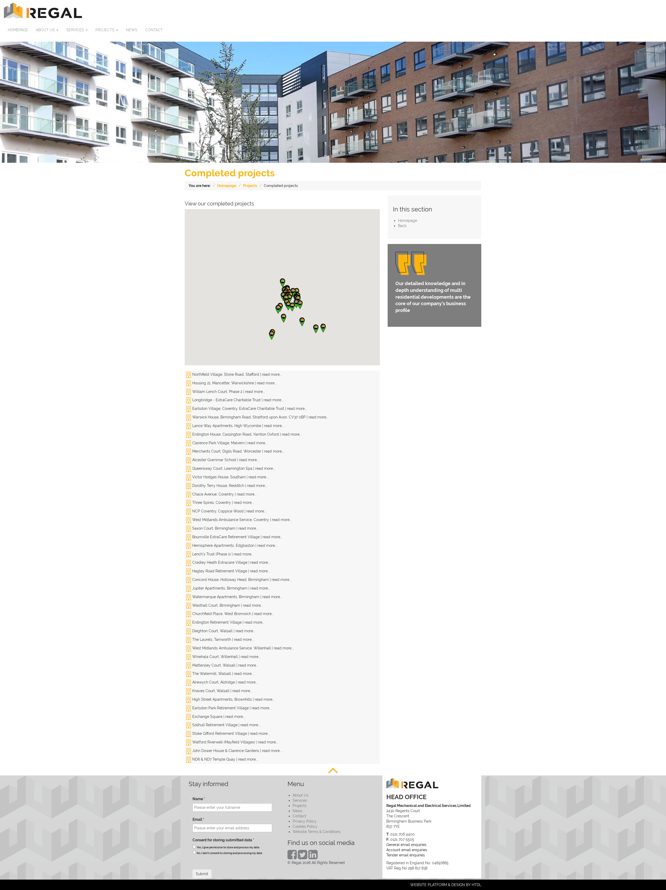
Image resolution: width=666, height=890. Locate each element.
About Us (301, 795)
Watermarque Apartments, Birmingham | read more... (236, 597)
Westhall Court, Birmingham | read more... (227, 605)
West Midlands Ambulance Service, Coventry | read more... (241, 520)
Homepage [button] (18, 30)
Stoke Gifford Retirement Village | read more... (230, 733)
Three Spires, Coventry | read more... (222, 502)
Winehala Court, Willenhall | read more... (226, 657)
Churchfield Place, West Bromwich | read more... (232, 614)
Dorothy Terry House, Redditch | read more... (229, 486)
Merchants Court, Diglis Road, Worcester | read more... (237, 451)
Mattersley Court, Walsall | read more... (224, 665)
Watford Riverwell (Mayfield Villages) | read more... (234, 742)
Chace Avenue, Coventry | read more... (224, 494)
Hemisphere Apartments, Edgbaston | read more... (234, 545)
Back (402, 226)
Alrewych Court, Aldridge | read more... (224, 682)
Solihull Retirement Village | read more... (225, 725)
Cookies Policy (305, 826)
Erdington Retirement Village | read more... (228, 622)
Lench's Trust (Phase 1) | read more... (222, 554)
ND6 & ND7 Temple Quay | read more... (224, 759)
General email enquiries (406, 845)
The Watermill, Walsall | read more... (222, 674)
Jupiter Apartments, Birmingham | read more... (230, 588)
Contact (299, 816)
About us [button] (46, 30)
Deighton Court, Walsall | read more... (223, 631)
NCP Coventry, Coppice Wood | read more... (228, 511)
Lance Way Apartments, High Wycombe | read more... (237, 426)
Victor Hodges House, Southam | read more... (229, 477)
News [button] (131, 30)
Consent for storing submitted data (223, 840)
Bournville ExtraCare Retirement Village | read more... (237, 537)
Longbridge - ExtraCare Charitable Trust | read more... (237, 400)
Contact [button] (154, 30)
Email (198, 819)
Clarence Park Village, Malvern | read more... (229, 443)
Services (300, 800)
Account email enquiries (406, 850)
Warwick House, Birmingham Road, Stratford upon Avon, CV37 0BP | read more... (260, 417)
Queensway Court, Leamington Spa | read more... (233, 468)
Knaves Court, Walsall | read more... (221, 691)
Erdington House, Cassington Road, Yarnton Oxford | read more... (246, 434)
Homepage (226, 186)
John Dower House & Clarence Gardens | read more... (236, 751)
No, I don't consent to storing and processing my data (229, 853)
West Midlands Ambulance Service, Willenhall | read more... (242, 648)
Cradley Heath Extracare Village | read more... (230, 562)
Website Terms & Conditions (317, 832)
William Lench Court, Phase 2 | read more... (228, 392)
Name (199, 799)
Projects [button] (105, 30)
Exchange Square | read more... (218, 716)
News (297, 811)
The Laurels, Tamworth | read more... (222, 639)
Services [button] (75, 30)
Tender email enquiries (405, 855)
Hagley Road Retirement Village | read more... (230, 571)
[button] (282, 282)
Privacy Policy (305, 821)
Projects (250, 186)
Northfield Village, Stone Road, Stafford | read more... (236, 374)
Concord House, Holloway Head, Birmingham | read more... (241, 580)
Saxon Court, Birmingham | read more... (224, 528)
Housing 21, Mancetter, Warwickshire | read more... (234, 383)
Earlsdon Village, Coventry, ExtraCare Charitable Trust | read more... (249, 408)
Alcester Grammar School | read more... (225, 460)
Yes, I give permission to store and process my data (228, 847)
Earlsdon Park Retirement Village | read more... (231, 708)
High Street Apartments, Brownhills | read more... (233, 699)
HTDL (476, 885)
